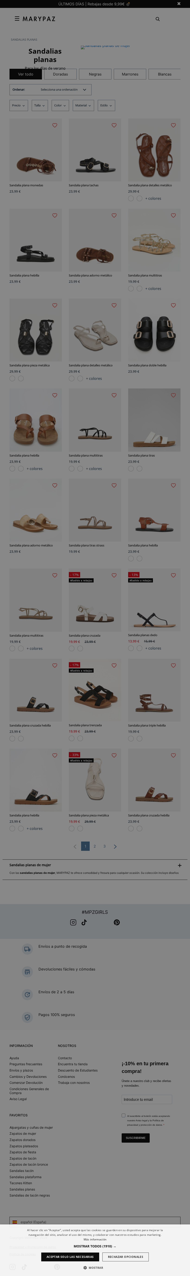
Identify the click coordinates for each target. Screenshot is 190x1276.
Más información (95, 1239)
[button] (95, 1246)
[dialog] (95, 1250)
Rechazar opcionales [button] (125, 1257)
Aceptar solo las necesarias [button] (70, 1257)
